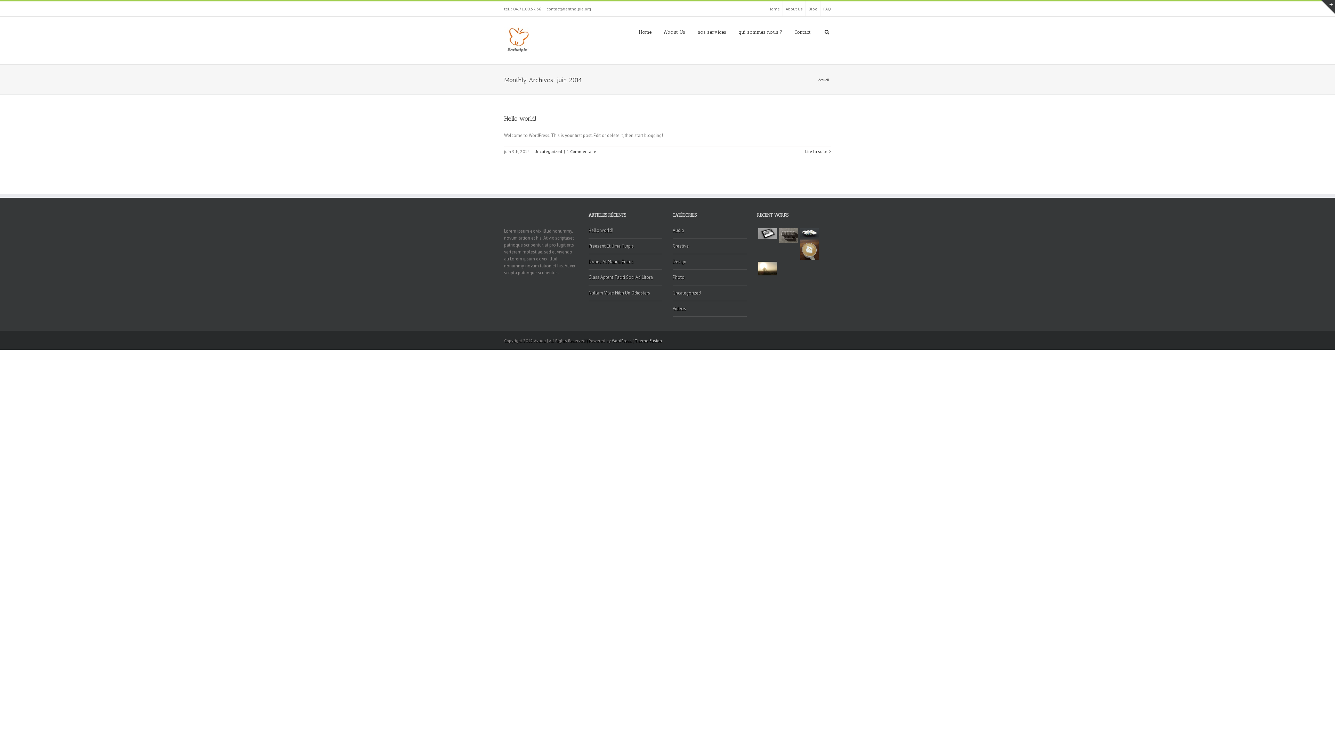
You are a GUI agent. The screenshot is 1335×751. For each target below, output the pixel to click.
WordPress (622, 340)
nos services (711, 32)
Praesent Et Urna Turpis (611, 246)
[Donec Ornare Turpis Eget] (767, 233)
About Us (794, 8)
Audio (678, 230)
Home (774, 8)
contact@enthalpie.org (569, 8)
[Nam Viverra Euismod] (809, 250)
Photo (679, 277)
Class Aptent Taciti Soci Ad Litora (621, 277)
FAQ (827, 8)
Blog (813, 8)
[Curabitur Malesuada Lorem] (767, 268)
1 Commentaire (581, 151)
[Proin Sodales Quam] (809, 233)
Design (679, 262)
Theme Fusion (648, 340)
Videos (679, 309)
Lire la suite (816, 151)
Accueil (823, 80)
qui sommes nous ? (760, 32)
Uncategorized (548, 151)
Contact (802, 32)
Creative (681, 246)
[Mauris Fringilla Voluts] (788, 235)
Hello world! (520, 118)
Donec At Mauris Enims (611, 262)
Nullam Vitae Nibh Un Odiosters (619, 293)
